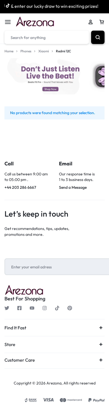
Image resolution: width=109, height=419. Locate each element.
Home (8, 51)
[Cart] (102, 22)
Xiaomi (43, 51)
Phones (25, 51)
